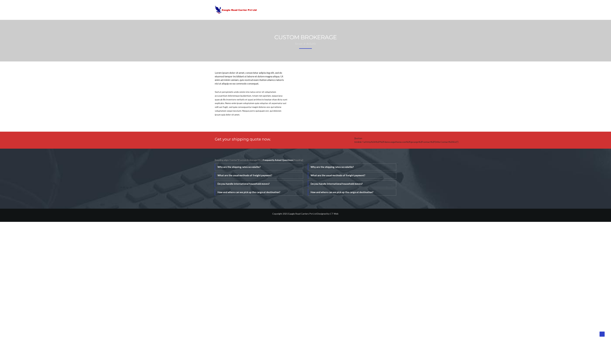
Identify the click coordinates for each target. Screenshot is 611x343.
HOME (337, 10)
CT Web (334, 213)
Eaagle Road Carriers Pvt (300, 213)
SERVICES (368, 10)
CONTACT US (388, 10)
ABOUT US (351, 10)
